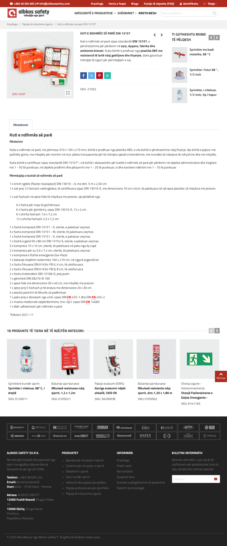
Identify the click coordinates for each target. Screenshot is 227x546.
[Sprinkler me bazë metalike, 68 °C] (179, 55)
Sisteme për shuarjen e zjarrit (85, 465)
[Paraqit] (216, 479)
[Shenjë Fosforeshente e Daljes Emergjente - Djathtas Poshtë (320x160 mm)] (199, 359)
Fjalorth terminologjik (131, 488)
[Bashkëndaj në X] (91, 75)
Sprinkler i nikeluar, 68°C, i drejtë (26, 390)
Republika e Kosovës (20, 518)
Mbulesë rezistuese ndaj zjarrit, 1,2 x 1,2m (67, 390)
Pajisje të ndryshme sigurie (83, 493)
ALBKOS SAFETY (28, 494)
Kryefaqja (123, 460)
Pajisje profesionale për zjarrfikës (87, 488)
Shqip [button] (211, 3)
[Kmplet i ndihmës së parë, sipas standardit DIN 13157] (68, 93)
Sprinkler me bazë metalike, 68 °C (202, 51)
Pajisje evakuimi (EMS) (109, 383)
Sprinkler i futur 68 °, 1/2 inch (204, 72)
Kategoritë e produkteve (93, 13)
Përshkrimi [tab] (20, 124)
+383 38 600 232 (30, 477)
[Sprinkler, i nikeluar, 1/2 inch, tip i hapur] (179, 95)
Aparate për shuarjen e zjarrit (85, 460)
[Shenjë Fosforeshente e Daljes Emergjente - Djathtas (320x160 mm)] (162, 35)
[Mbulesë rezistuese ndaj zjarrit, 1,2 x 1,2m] (70, 359)
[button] (211, 37)
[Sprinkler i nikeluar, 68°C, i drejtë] (154, 35)
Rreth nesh (147, 13)
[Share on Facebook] (83, 75)
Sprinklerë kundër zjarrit (23, 383)
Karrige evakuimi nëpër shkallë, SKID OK (110, 390)
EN (69, 297)
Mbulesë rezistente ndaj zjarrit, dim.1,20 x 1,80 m (155, 390)
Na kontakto (125, 471)
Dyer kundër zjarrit (78, 476)
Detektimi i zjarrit (77, 471)
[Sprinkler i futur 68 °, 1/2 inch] (179, 75)
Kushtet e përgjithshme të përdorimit (141, 482)
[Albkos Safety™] (29, 13)
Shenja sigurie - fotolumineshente (193, 385)
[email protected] (28, 482)
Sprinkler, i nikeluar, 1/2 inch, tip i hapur (203, 92)
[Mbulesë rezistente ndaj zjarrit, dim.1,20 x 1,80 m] (156, 359)
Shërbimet (125, 13)
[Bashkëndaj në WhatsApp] (107, 75)
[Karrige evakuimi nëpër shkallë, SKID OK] (113, 359)
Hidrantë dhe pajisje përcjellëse (86, 482)
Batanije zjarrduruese (65, 383)
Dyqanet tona (126, 476)
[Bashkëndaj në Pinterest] (99, 75)
